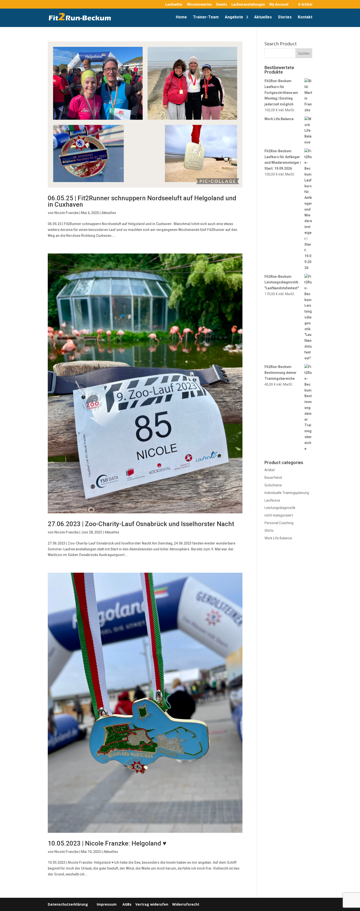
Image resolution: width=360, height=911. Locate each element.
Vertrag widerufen (151, 904)
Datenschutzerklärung (68, 904)
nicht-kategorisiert (278, 515)
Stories (285, 17)
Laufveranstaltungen (248, 4)
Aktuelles (263, 17)
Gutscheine (273, 485)
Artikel (269, 470)
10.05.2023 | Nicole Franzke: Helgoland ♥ (107, 843)
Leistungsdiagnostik (279, 508)
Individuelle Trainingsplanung (286, 493)
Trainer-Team (206, 17)
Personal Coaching (278, 523)
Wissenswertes (199, 4)
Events (221, 4)
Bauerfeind (273, 478)
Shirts (269, 530)
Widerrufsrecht (185, 904)
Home (181, 17)
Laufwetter (174, 4)
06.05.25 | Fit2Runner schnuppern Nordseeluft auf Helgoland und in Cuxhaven (142, 201)
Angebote (234, 17)
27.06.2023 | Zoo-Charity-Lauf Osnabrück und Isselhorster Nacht (141, 524)
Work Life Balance (278, 538)
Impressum (107, 904)
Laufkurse (272, 500)
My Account (278, 4)
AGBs (127, 904)
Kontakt (305, 17)
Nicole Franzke (66, 213)
